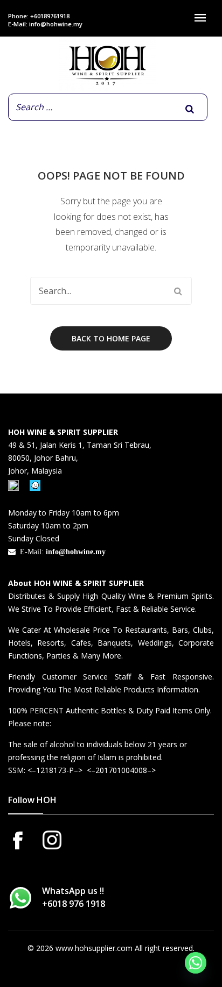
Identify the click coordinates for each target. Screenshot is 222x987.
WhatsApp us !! (73, 897)
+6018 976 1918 (73, 904)
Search (177, 290)
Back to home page (111, 338)
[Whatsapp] (195, 963)
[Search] (189, 109)
